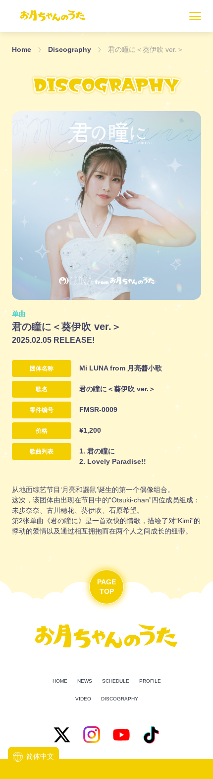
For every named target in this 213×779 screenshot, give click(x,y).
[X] (62, 734)
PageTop (106, 587)
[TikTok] (151, 734)
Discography (69, 49)
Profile (150, 681)
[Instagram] (92, 734)
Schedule (115, 681)
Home (21, 49)
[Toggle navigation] (195, 16)
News (84, 681)
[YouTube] (121, 734)
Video (83, 698)
